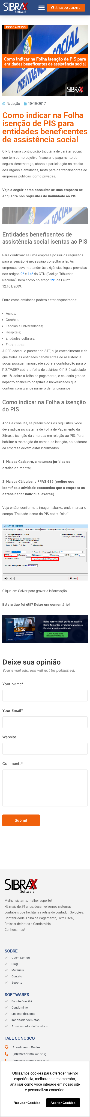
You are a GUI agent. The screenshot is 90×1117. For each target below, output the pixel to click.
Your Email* (12, 710)
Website (9, 737)
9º (22, 274)
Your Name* (13, 684)
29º (53, 280)
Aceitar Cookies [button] (63, 1103)
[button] (41, 8)
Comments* (12, 763)
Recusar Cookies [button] (27, 1103)
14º (30, 274)
